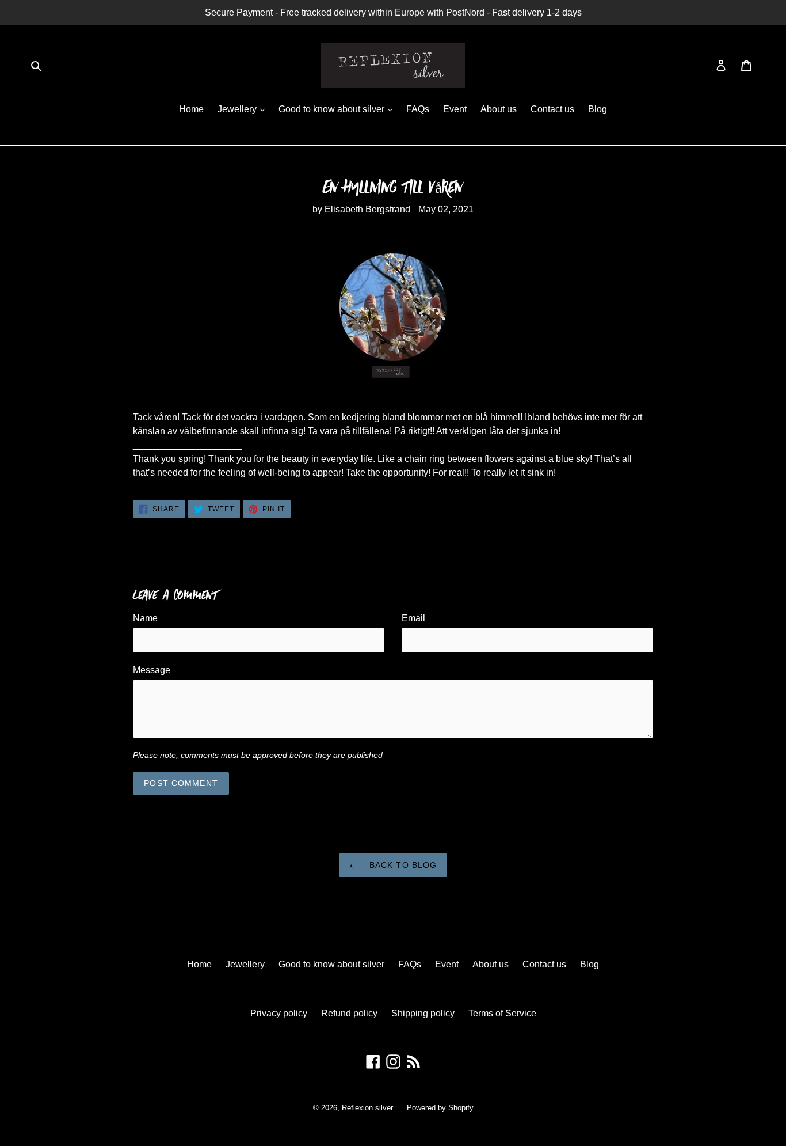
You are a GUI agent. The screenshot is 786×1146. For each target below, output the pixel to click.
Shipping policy (423, 1013)
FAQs (417, 109)
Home (191, 109)
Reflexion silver (367, 1107)
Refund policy (349, 1013)
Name (145, 618)
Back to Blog (402, 865)
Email (413, 618)
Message (151, 670)
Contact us (552, 109)
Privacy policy (278, 1013)
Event (455, 109)
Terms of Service (502, 1013)
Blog (597, 109)
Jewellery (238, 109)
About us (498, 109)
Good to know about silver (332, 109)
